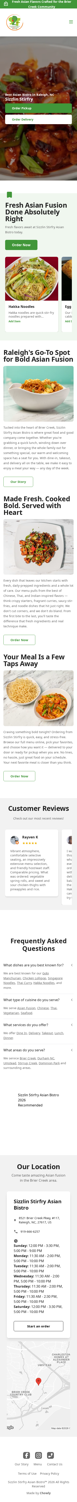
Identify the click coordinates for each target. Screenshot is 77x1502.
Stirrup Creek (27, 1063)
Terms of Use (27, 1473)
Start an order (38, 1326)
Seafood (26, 1013)
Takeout (47, 1033)
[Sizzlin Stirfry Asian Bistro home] (14, 22)
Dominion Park (49, 1063)
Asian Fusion (26, 1008)
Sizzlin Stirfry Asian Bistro (38, 1095)
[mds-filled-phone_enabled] (50, 1455)
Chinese (43, 1008)
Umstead (9, 1063)
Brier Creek (28, 1058)
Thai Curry (24, 983)
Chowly (45, 1493)
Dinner (8, 1038)
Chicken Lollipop (34, 978)
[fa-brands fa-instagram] (38, 1455)
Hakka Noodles (44, 983)
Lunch (59, 1033)
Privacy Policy (49, 1473)
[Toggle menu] (71, 21)
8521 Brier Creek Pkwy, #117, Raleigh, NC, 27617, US (39, 1220)
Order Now (21, 245)
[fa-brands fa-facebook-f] (26, 1455)
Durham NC (45, 1058)
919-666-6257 (30, 1232)
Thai (53, 1008)
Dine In (21, 1033)
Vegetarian (11, 1013)
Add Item (15, 321)
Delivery (34, 1033)
